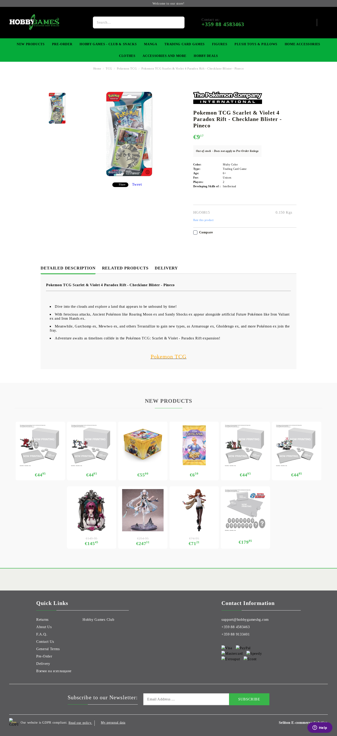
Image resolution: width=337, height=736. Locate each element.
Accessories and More (164, 56)
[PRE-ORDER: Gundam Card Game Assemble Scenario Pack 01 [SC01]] (245, 445)
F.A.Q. (41, 634)
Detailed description (68, 268)
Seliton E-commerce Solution (303, 723)
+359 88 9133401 (235, 634)
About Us (44, 627)
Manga (150, 44)
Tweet (137, 184)
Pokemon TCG (127, 68)
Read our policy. (80, 723)
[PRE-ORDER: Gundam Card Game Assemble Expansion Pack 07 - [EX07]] (92, 445)
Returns (42, 619)
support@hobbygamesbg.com (245, 619)
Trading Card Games (184, 44)
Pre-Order (62, 44)
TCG (109, 68)
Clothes (127, 56)
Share (122, 184)
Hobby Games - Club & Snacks (108, 44)
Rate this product (203, 220)
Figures (219, 44)
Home (97, 68)
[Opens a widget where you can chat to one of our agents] (319, 728)
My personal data (113, 722)
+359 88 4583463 (235, 627)
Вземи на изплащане (54, 671)
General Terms (48, 649)
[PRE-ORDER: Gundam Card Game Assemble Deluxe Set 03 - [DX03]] (245, 510)
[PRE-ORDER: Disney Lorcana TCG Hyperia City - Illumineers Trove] (143, 445)
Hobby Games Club (98, 619)
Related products (125, 268)
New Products (31, 44)
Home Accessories (302, 44)
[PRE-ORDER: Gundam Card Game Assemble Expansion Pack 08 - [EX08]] (40, 445)
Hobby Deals (206, 56)
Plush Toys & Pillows (256, 44)
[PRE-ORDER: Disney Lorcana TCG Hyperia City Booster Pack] (194, 445)
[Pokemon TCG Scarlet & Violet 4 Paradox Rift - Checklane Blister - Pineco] (57, 108)
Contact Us (45, 642)
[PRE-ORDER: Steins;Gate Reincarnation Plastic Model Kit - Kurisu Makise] (194, 510)
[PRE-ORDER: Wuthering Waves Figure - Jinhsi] (143, 510)
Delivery (166, 268)
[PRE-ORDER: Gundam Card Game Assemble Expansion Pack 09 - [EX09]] (297, 445)
